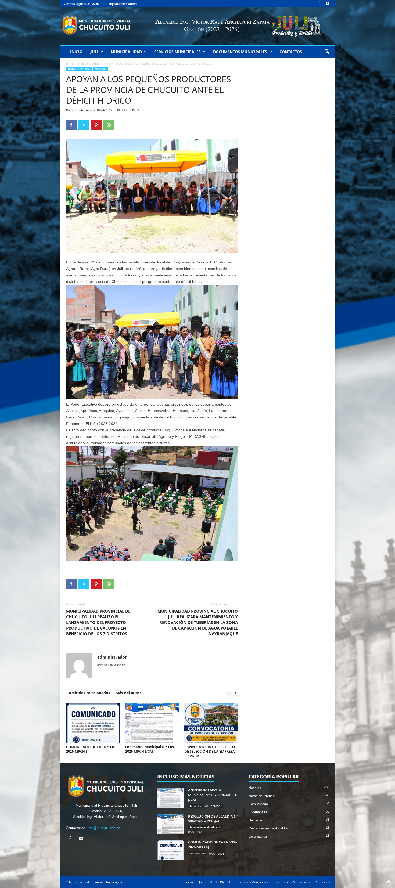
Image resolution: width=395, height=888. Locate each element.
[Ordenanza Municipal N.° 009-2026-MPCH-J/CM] (152, 723)
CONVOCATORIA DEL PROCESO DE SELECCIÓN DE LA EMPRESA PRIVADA (209, 751)
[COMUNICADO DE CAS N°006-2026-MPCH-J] (93, 723)
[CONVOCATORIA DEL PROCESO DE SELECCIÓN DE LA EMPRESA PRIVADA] (211, 723)
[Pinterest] (96, 125)
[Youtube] (327, 3)
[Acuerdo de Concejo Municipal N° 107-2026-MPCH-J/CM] (170, 798)
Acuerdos (195, 806)
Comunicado (197, 853)
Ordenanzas (258, 812)
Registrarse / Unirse (122, 4)
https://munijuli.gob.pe (111, 664)
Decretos (256, 820)
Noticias (100, 69)
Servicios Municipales (177, 51)
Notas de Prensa (89, 64)
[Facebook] (319, 3)
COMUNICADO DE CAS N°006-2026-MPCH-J (90, 749)
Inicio (76, 51)
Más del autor (128, 692)
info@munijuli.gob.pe (104, 828)
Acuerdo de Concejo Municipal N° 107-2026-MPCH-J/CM (212, 795)
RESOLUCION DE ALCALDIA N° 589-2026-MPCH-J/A (213, 819)
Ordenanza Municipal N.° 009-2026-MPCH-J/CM (150, 749)
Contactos (290, 51)
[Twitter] (83, 125)
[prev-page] (229, 693)
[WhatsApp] (108, 125)
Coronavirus (258, 836)
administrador (82, 110)
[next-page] (235, 693)
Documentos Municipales (240, 51)
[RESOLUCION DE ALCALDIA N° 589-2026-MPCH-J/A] (170, 824)
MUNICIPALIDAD (126, 51)
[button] (327, 52)
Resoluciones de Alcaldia (205, 827)
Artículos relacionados (89, 692)
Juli (94, 51)
